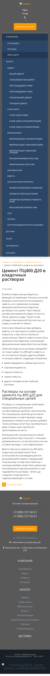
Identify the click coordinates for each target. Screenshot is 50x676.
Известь (11, 176)
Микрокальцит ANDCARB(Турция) (26, 144)
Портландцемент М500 (21, 91)
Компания (25, 560)
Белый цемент (16, 74)
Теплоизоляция (25, 615)
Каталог (9, 61)
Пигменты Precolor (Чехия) (23, 193)
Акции (9, 238)
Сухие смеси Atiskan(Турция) (24, 127)
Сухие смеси (13, 109)
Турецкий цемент (18, 103)
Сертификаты (12, 246)
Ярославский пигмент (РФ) (23, 207)
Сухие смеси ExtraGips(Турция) (25, 121)
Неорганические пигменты (20, 182)
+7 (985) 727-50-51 (25, 512)
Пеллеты (11, 219)
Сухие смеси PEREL (18, 115)
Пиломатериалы (25, 629)
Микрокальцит (14, 133)
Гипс (9, 213)
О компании (12, 37)
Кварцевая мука (14, 170)
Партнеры (11, 49)
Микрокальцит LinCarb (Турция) (25, 139)
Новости (25, 578)
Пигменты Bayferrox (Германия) (25, 188)
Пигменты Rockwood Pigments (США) (25, 200)
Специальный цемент (20, 97)
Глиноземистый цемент (22, 79)
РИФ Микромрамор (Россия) (23, 158)
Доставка (10, 231)
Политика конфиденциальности (18, 656)
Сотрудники (13, 43)
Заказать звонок (25, 528)
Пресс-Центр (13, 55)
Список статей (14, 484)
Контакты (10, 253)
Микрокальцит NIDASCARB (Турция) (22, 151)
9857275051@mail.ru (26, 537)
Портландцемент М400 (21, 85)
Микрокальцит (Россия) (21, 164)
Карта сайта (38, 656)
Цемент (10, 68)
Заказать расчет (25, 26)
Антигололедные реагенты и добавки (25, 225)
